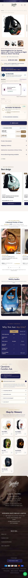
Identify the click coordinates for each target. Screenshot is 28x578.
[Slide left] (2, 43)
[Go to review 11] (15, 267)
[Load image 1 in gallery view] (7, 43)
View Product (11, 203)
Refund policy (23, 568)
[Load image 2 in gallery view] (14, 43)
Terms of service (14, 570)
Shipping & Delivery (6, 145)
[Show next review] (19, 267)
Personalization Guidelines (11, 116)
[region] (14, 189)
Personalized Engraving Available (10, 154)
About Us (3, 534)
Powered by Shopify (15, 568)
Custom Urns (4, 538)
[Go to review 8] (13, 267)
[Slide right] (25, 43)
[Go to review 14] (17, 267)
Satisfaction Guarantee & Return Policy (11, 150)
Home (2, 10)
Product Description (6, 141)
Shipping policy (22, 570)
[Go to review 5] (10, 267)
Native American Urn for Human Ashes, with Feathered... (10, 196)
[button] (2, 5)
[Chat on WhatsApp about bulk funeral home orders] (25, 574)
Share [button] (3, 158)
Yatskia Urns (8, 568)
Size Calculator (5, 545)
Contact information (14, 572)
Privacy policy (7, 570)
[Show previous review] (8, 267)
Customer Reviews (6, 542)
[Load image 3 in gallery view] (21, 43)
